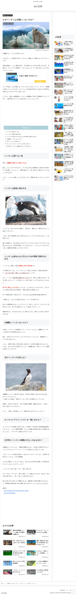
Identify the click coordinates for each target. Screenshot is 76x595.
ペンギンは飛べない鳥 (13, 131)
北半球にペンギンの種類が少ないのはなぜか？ (19, 146)
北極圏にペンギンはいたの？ (14, 139)
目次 (23, 127)
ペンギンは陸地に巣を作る (14, 134)
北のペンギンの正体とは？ (14, 141)
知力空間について (64, 590)
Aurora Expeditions (9, 493)
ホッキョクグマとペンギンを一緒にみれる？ (19, 143)
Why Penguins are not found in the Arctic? (16, 490)
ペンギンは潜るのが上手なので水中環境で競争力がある (21, 136)
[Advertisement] (26, 112)
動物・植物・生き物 (8, 15)
